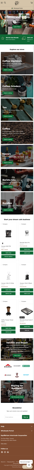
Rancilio (22, 244)
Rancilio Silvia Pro (25, 242)
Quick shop (8, 253)
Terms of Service (17, 463)
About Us (3, 462)
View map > (4, 443)
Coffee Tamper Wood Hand (7, 320)
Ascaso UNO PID (6, 246)
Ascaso (3, 247)
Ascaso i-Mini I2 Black (26, 283)
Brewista (22, 321)
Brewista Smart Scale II (26, 320)
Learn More (17, 26)
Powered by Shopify (17, 467)
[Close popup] (31, 461)
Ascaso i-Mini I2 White (7, 283)
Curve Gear (3, 323)
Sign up (25, 417)
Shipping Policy (11, 462)
